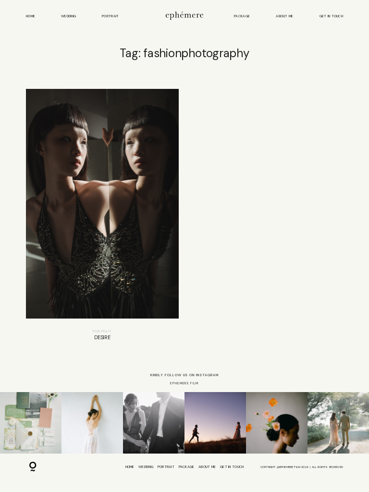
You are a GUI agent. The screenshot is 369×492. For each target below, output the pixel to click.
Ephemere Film (184, 383)
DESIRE (102, 218)
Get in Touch (331, 16)
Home (30, 16)
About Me (284, 16)
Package (242, 16)
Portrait (110, 16)
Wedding (68, 16)
